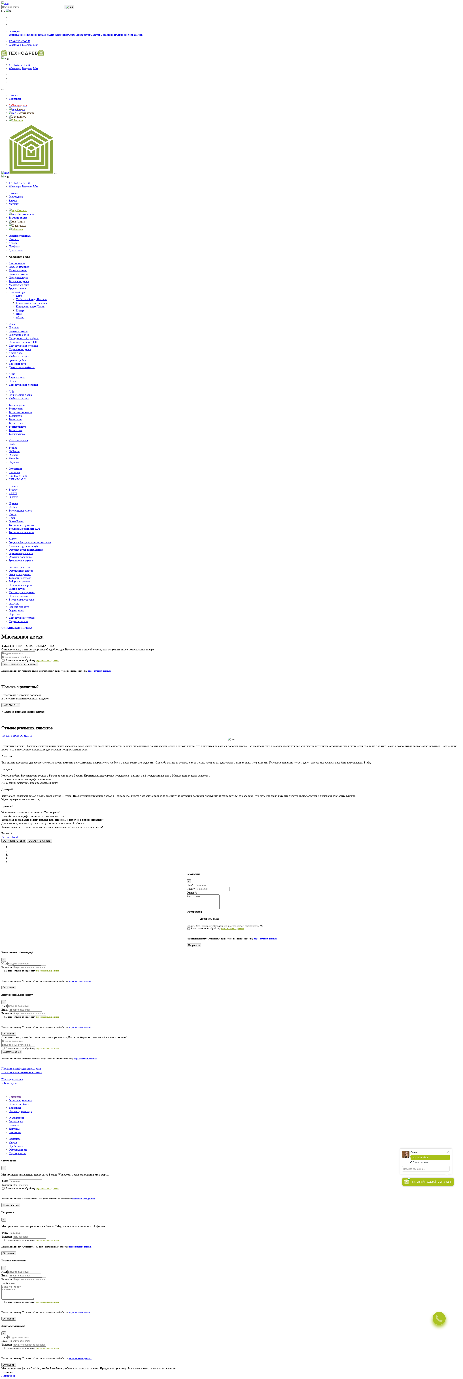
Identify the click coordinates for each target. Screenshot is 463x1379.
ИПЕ (19, 313)
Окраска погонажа (20, 557)
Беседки (14, 603)
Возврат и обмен (19, 1104)
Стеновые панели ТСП (23, 342)
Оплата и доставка (20, 1100)
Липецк (54, 34)
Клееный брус (17, 292)
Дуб (11, 391)
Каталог (14, 95)
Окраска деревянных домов (26, 549)
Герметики (15, 468)
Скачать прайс (11, 1205)
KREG (13, 493)
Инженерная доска (20, 394)
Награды (14, 1128)
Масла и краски (18, 440)
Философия (16, 1121)
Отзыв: (192, 892)
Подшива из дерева (21, 585)
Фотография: (195, 911)
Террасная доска (19, 281)
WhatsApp (15, 44)
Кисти (12, 514)
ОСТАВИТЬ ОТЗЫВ (14, 840)
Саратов (95, 34)
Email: (191, 888)
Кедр (19, 295)
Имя (4, 963)
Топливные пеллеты (21, 532)
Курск (45, 34)
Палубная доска (18, 277)
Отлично (6, 1372)
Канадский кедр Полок (30, 306)
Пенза (78, 34)
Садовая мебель (18, 621)
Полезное (14, 1138)
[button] (6, 837)
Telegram (27, 44)
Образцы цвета (18, 1149)
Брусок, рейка (17, 288)
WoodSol (14, 458)
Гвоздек (13, 496)
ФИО (4, 1181)
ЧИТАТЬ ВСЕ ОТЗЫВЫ (16, 735)
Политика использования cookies (21, 1072)
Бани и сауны (17, 588)
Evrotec (13, 489)
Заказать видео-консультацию (19, 664)
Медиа (13, 1142)
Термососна (16, 408)
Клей (12, 517)
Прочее (13, 503)
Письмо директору (20, 1111)
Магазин (14, 203)
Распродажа (16, 196)
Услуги (13, 538)
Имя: (190, 885)
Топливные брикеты (21, 525)
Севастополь (108, 34)
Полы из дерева (18, 596)
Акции (13, 200)
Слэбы (13, 507)
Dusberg (13, 455)
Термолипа (15, 419)
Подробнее (8, 1375)
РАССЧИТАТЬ (10, 705)
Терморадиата (17, 426)
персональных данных (47, 660)
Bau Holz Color (18, 476)
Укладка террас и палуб (23, 546)
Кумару (20, 310)
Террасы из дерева (20, 578)
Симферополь (124, 34)
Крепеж (13, 486)
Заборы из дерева (19, 581)
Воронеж (23, 34)
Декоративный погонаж (23, 345)
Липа (12, 373)
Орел (71, 34)
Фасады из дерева (20, 574)
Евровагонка (17, 377)
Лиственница (17, 263)
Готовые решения (19, 567)
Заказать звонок (12, 1052)
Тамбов (138, 34)
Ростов (86, 34)
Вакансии (15, 1132)
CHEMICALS (17, 479)
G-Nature (14, 451)
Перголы (14, 614)
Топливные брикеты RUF (25, 528)
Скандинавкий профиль (24, 338)
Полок (13, 381)
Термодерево (17, 405)
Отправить (194, 945)
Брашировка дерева (21, 560)
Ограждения (16, 610)
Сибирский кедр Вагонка (31, 299)
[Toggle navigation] (2, 89)
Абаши (20, 317)
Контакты (15, 98)
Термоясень (16, 423)
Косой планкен (18, 270)
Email (4, 1009)
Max (35, 44)
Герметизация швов (21, 553)
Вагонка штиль (18, 274)
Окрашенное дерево (21, 570)
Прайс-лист (16, 1146)
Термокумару (17, 434)
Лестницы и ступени (22, 592)
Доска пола (16, 353)
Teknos (13, 447)
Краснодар (35, 34)
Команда (14, 1125)
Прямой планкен (19, 266)
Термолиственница (20, 412)
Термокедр (15, 415)
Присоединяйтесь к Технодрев (12, 1081)
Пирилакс (15, 462)
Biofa (12, 444)
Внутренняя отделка (21, 599)
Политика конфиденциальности (21, 1068)
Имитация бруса (19, 334)
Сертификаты (17, 1153)
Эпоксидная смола (20, 510)
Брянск (13, 34)
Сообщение (8, 1283)
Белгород (14, 31)
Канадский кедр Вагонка (31, 303)
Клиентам (15, 1096)
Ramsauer (14, 472)
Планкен (14, 327)
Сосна (12, 324)
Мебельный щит (19, 285)
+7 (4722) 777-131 (19, 41)
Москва (63, 34)
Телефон (6, 967)
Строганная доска (20, 349)
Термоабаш (15, 430)
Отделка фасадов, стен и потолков (30, 542)
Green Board (16, 521)
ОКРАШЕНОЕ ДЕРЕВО (16, 627)
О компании (16, 1117)
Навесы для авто (19, 606)
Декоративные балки (22, 367)
